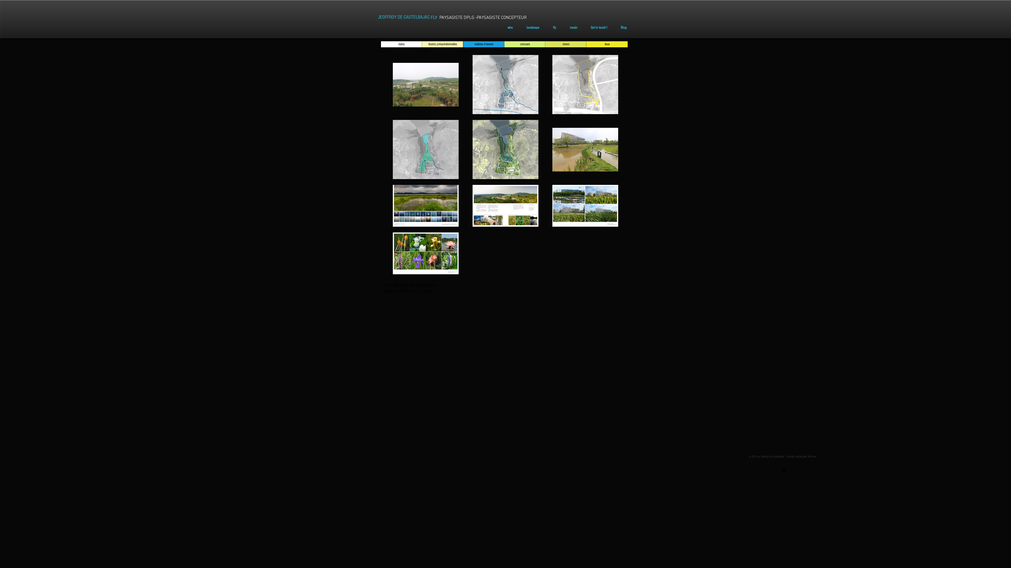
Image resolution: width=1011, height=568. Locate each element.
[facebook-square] (784, 470)
